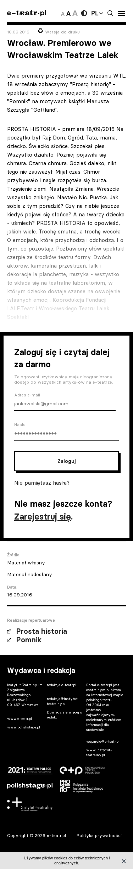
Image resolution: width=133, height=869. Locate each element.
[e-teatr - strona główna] (26, 13)
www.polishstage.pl (23, 727)
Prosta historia (41, 631)
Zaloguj (66, 461)
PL (94, 13)
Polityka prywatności (99, 835)
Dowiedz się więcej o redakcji (64, 715)
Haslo (20, 424)
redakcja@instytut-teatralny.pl (63, 701)
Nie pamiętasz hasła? (42, 482)
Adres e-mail (27, 395)
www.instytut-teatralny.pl (99, 752)
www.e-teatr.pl (19, 718)
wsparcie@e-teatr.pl (103, 741)
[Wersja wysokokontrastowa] (84, 13)
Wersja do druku (62, 32)
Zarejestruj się (42, 516)
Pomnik (28, 640)
